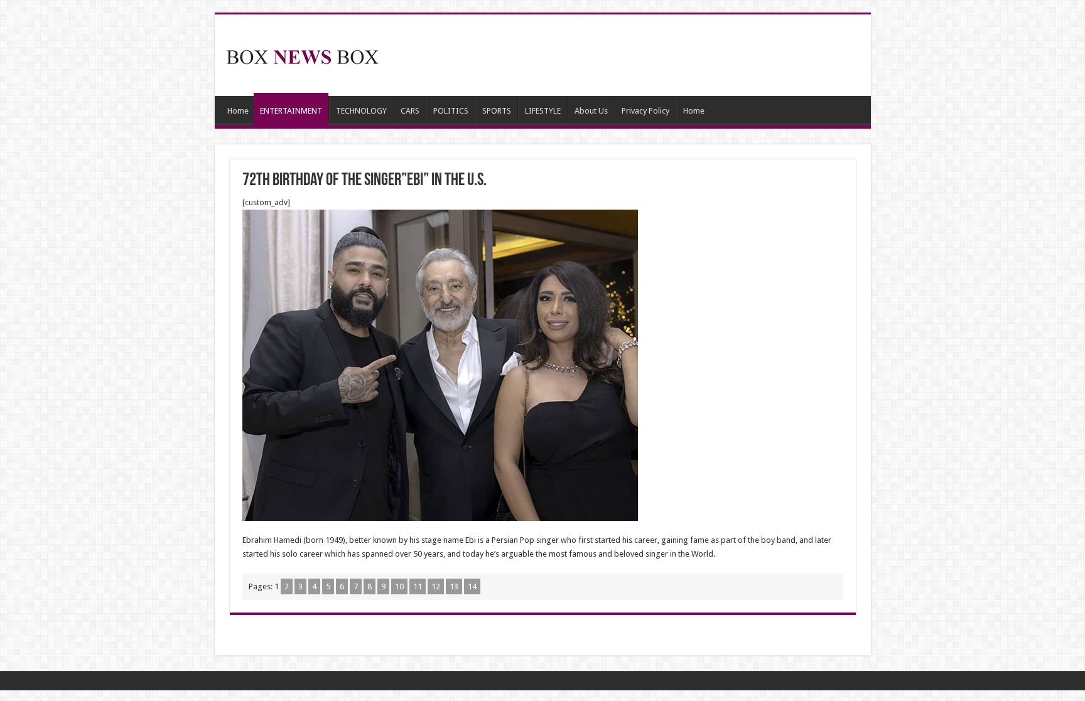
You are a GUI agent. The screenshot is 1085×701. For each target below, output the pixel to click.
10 (399, 586)
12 (435, 586)
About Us (591, 110)
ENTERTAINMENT (291, 110)
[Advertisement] (632, 55)
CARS (410, 110)
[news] (302, 55)
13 (454, 586)
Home (238, 110)
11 (417, 586)
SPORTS (496, 110)
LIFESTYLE (543, 110)
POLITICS (450, 110)
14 (472, 586)
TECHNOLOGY (361, 110)
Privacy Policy (645, 110)
